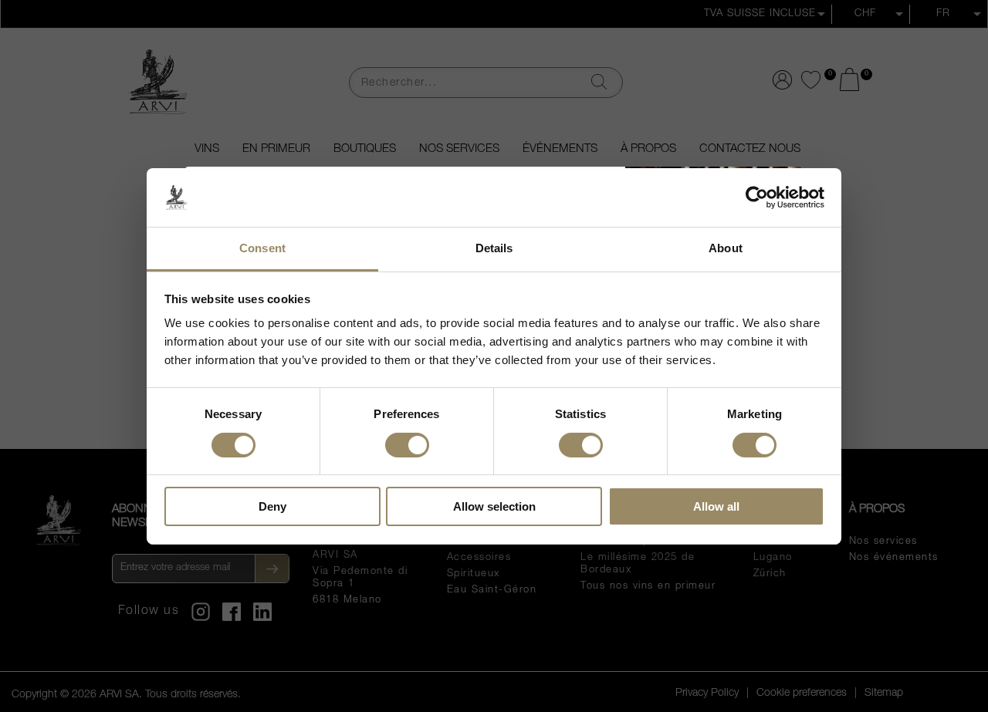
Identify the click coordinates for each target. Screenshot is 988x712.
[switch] (407, 443)
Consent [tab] (262, 248)
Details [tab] (494, 248)
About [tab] (726, 248)
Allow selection (494, 506)
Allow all (716, 506)
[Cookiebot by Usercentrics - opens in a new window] (756, 197)
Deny (272, 506)
